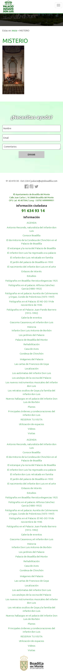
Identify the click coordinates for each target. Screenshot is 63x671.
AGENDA (32, 222)
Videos (31, 428)
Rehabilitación (31, 344)
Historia (31, 326)
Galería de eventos (31, 317)
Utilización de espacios (31, 424)
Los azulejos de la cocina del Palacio (31, 377)
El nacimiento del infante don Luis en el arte (31, 266)
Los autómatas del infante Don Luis (31, 373)
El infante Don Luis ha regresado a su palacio (31, 252)
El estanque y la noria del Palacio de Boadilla (31, 248)
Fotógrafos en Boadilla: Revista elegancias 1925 (31, 280)
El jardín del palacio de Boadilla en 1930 (31, 262)
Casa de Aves (31, 348)
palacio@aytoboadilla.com (44, 181)
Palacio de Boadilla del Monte (31, 339)
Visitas (31, 433)
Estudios (31, 276)
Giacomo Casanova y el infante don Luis (31, 322)
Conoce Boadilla (31, 235)
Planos (31, 406)
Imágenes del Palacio (31, 359)
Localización (31, 368)
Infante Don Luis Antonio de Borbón (32, 330)
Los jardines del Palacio (31, 335)
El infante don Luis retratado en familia (31, 257)
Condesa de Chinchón (31, 353)
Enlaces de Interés (31, 271)
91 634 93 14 (33, 210)
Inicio (14, 30)
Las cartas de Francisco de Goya (31, 364)
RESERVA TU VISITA (31, 419)
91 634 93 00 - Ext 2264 (18, 181)
